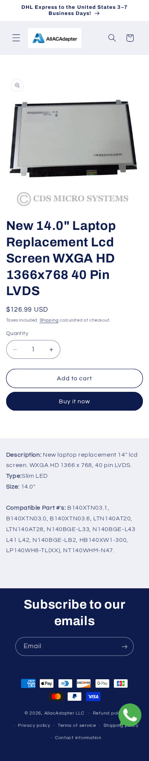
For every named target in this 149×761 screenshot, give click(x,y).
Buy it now (75, 401)
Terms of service (77, 725)
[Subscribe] (124, 646)
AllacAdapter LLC (64, 713)
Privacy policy (34, 725)
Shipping (49, 320)
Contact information (78, 738)
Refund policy (109, 713)
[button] (16, 38)
